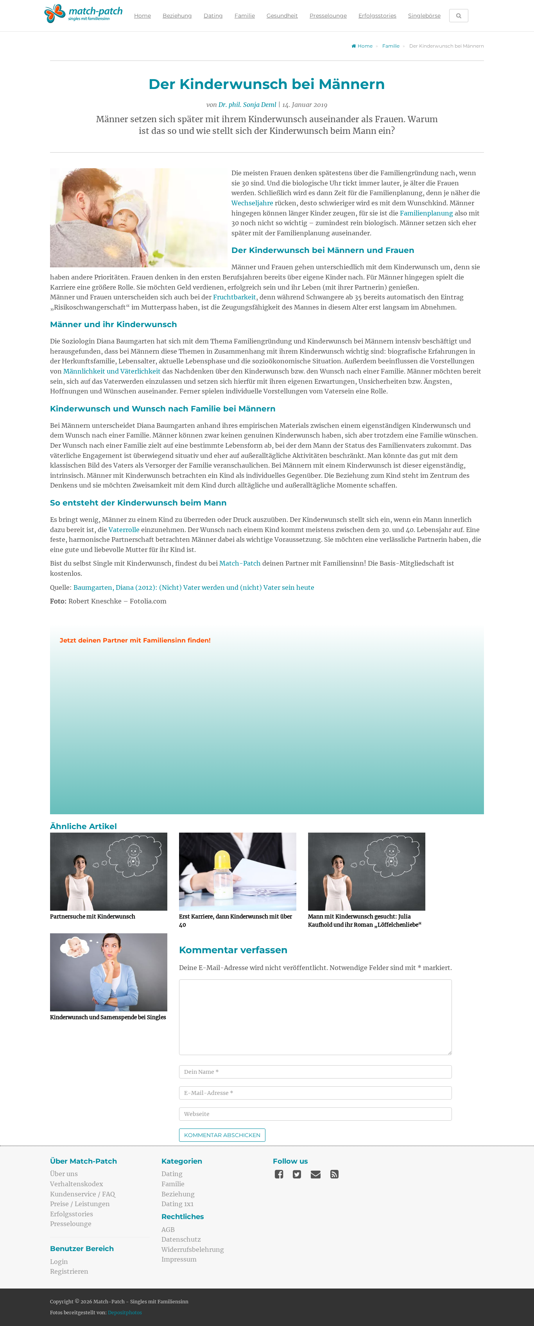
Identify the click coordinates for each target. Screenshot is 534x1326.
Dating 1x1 (177, 1204)
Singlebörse (424, 15)
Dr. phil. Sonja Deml (247, 105)
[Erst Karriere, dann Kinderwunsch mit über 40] (237, 872)
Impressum (179, 1259)
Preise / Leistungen (80, 1204)
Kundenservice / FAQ (82, 1194)
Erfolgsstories (377, 15)
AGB (168, 1229)
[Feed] (334, 1174)
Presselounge (328, 15)
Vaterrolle (124, 530)
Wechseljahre (252, 203)
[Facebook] (279, 1174)
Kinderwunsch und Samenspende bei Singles (108, 1017)
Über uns (64, 1174)
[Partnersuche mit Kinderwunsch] (108, 872)
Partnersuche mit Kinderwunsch (92, 916)
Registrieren (69, 1271)
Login (59, 1261)
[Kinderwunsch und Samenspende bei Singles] (108, 972)
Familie (245, 15)
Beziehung (177, 15)
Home (142, 15)
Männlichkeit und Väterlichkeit (112, 371)
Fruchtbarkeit (234, 297)
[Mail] (316, 1174)
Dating (213, 15)
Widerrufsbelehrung (192, 1249)
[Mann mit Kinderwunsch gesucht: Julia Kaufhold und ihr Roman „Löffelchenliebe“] (366, 872)
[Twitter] (297, 1174)
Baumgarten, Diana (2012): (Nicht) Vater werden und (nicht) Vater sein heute (193, 587)
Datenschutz (181, 1239)
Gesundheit (282, 15)
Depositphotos (125, 1312)
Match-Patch (240, 563)
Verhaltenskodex (76, 1184)
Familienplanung (426, 213)
